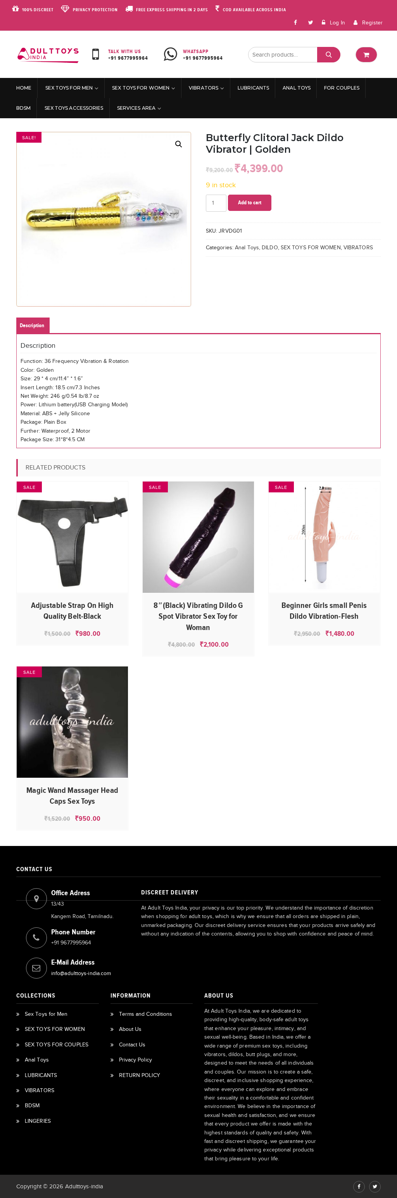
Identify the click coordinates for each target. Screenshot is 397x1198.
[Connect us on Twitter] (375, 1187)
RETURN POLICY (139, 1075)
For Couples (341, 88)
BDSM (23, 108)
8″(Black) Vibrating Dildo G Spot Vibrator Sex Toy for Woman (198, 616)
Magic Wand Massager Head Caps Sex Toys (72, 795)
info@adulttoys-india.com (81, 973)
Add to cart (249, 202)
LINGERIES (38, 1121)
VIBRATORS (203, 88)
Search (328, 54)
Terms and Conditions (146, 1014)
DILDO (270, 247)
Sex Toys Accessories (74, 108)
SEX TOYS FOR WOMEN (140, 88)
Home (23, 88)
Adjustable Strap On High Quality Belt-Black (72, 611)
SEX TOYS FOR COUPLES (56, 1045)
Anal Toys (297, 88)
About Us (130, 1029)
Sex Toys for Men (69, 88)
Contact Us (132, 1045)
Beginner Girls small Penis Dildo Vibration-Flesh (324, 611)
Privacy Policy (135, 1060)
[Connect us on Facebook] (296, 22)
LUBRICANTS (253, 88)
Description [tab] (32, 325)
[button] (179, 144)
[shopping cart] (366, 54)
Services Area (136, 108)
